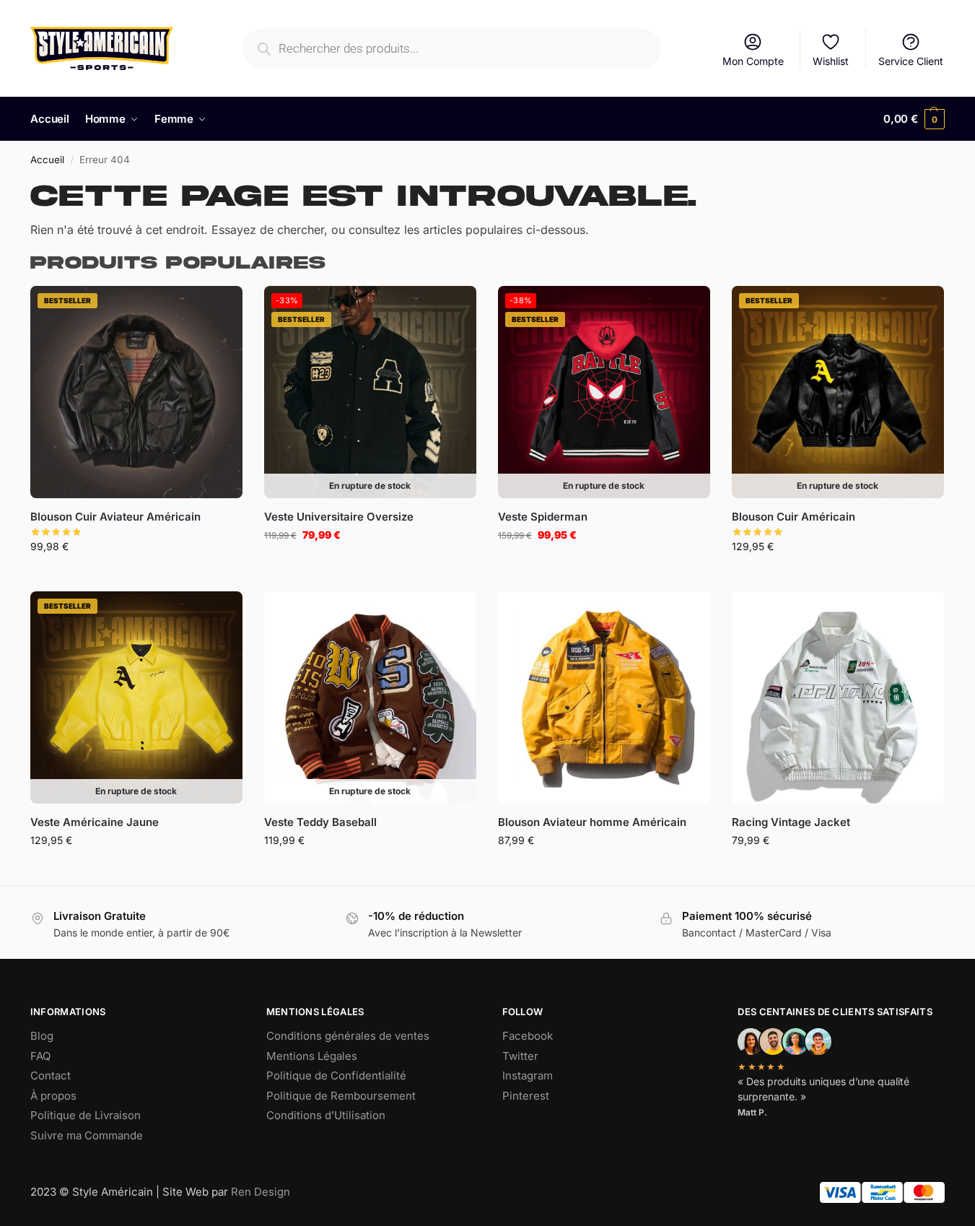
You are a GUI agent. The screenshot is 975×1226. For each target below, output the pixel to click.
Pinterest (525, 1096)
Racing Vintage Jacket (791, 822)
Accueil (47, 159)
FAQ (40, 1056)
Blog (41, 1036)
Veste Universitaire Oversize (339, 516)
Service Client (910, 61)
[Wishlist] (221, 307)
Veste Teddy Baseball (320, 822)
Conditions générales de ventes (347, 1036)
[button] (914, 119)
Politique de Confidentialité (336, 1075)
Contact (50, 1075)
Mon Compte (753, 61)
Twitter (520, 1056)
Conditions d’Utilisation (325, 1115)
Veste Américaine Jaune (94, 822)
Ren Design (260, 1192)
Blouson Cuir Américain (793, 516)
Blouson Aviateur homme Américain (592, 822)
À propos (53, 1096)
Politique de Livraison (85, 1115)
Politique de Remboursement (341, 1096)
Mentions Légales (311, 1056)
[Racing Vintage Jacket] (838, 697)
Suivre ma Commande (86, 1135)
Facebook (527, 1036)
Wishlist (831, 61)
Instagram (527, 1075)
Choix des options (136, 576)
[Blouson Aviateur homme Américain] (604, 697)
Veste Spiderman (542, 516)
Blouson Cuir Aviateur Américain (115, 516)
